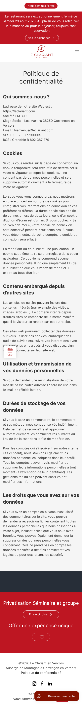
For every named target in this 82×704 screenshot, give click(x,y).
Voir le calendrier (39, 37)
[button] (77, 52)
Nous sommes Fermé (41, 5)
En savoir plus (38, 614)
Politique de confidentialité (41, 673)
